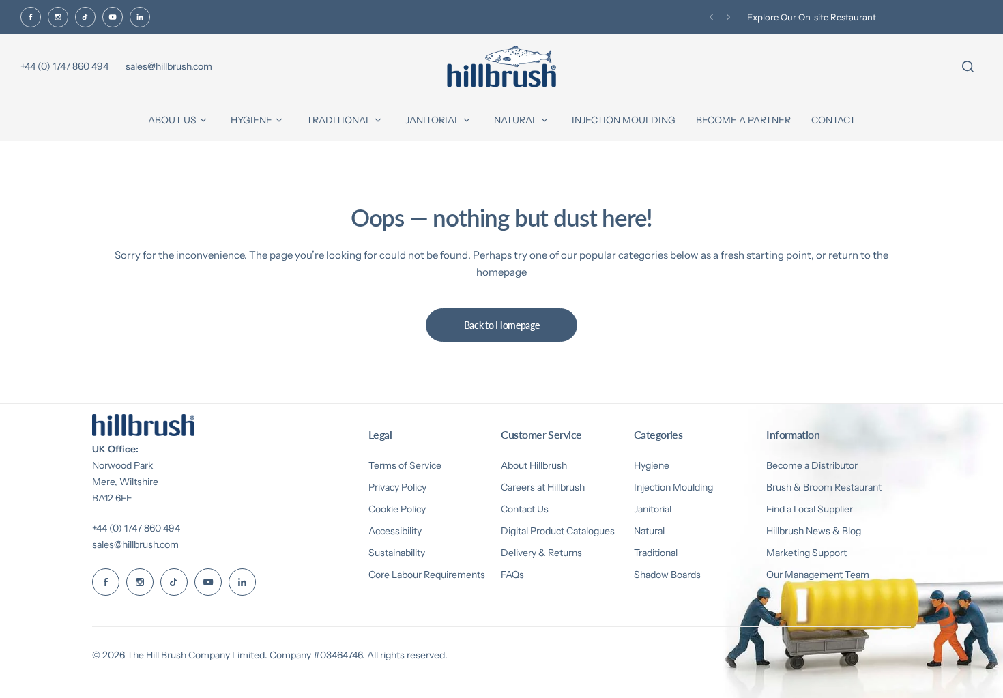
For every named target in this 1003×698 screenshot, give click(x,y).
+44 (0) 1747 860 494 (136, 528)
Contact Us (525, 509)
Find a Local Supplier (809, 509)
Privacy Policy (397, 487)
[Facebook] (30, 17)
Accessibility (395, 531)
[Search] (968, 67)
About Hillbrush (534, 465)
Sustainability (396, 553)
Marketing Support (806, 553)
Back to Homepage (502, 325)
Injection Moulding (673, 487)
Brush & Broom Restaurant (824, 487)
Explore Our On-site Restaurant (811, 17)
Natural (649, 531)
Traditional (656, 553)
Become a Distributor (812, 465)
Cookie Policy (397, 509)
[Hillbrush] (501, 66)
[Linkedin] (140, 17)
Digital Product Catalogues (558, 531)
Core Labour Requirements (426, 574)
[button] (711, 17)
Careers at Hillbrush (543, 487)
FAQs (512, 574)
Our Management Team (817, 574)
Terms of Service (404, 465)
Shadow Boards (667, 574)
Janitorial (652, 509)
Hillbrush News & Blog (813, 531)
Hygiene (651, 465)
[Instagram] (58, 17)
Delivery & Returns (541, 553)
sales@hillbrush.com (135, 544)
